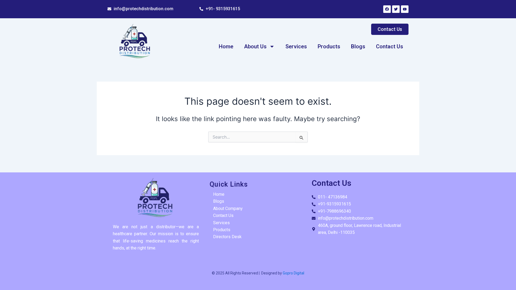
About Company (228, 208)
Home (226, 46)
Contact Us (389, 46)
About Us (255, 46)
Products (329, 46)
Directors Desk (227, 236)
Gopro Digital (293, 273)
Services (296, 46)
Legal (342, 273)
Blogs (358, 46)
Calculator (358, 273)
